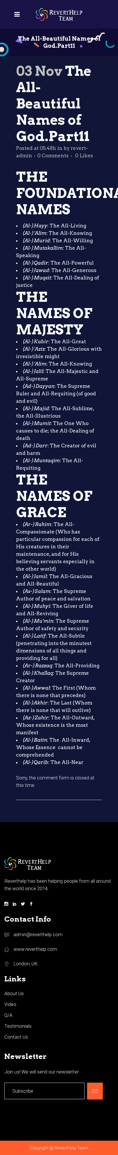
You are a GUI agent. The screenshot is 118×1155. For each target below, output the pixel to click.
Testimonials (18, 1026)
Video (10, 1004)
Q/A (8, 1015)
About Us (14, 993)
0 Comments (53, 155)
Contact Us (16, 1037)
